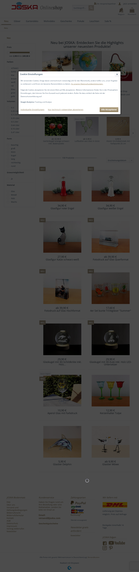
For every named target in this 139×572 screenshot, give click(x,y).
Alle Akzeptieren (109, 109)
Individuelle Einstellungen (32, 109)
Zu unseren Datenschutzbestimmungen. (87, 84)
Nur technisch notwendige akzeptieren (65, 109)
